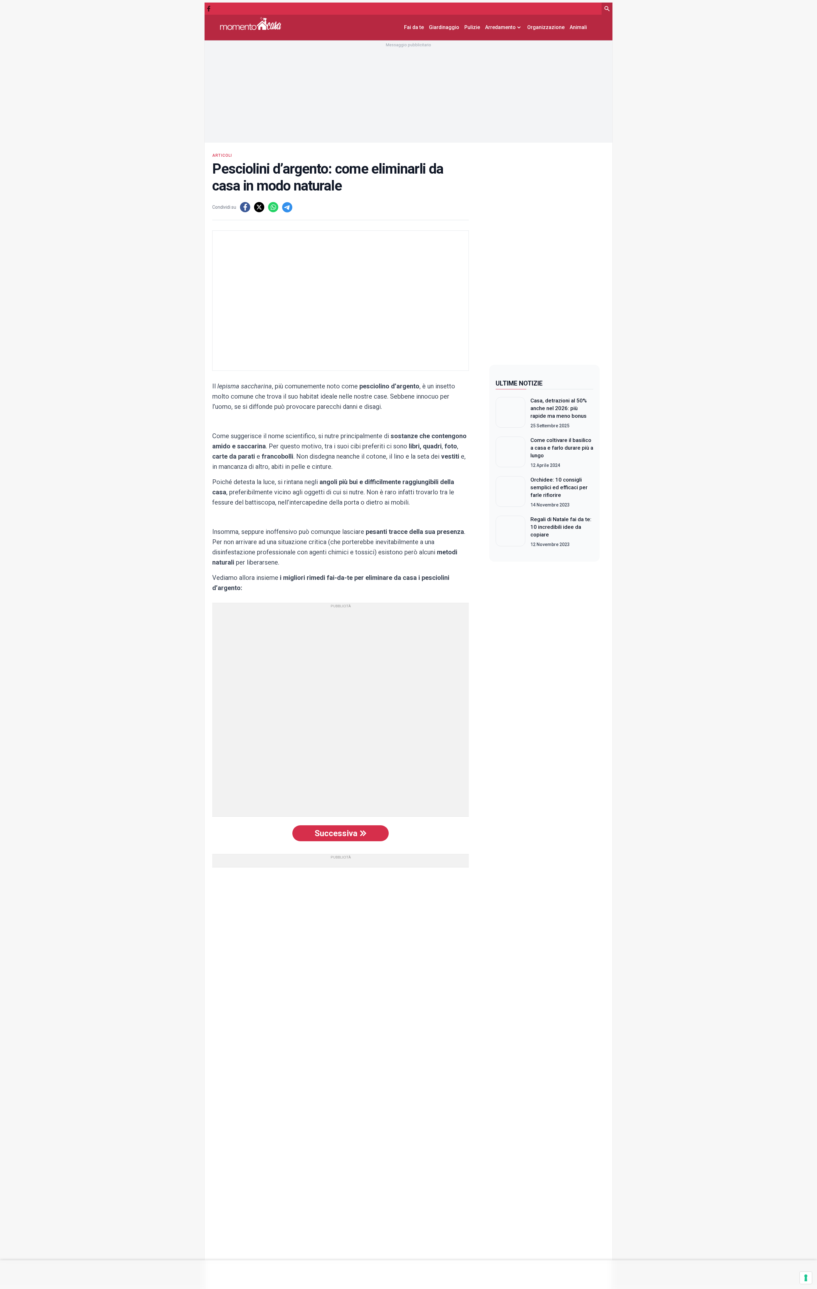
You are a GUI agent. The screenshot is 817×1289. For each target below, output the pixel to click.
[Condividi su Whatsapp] (273, 207)
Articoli (222, 155)
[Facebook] (209, 8)
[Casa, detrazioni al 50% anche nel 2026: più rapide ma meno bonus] (510, 413)
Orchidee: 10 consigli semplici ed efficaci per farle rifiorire (559, 487)
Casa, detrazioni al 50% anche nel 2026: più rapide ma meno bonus (558, 408)
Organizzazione (546, 27)
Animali (578, 27)
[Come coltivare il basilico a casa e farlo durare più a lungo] (510, 452)
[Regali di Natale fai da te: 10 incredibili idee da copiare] (510, 532)
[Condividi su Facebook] (245, 207)
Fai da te (414, 27)
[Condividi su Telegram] (287, 207)
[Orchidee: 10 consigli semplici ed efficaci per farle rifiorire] (510, 492)
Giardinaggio (444, 27)
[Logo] (250, 23)
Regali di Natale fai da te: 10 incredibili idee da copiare (560, 527)
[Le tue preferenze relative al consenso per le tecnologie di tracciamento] (806, 1278)
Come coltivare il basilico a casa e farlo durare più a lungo (561, 448)
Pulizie (472, 27)
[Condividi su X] (259, 207)
